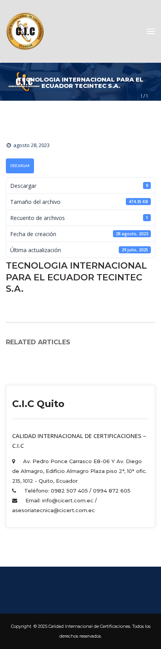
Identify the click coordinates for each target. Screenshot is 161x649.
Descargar (20, 166)
